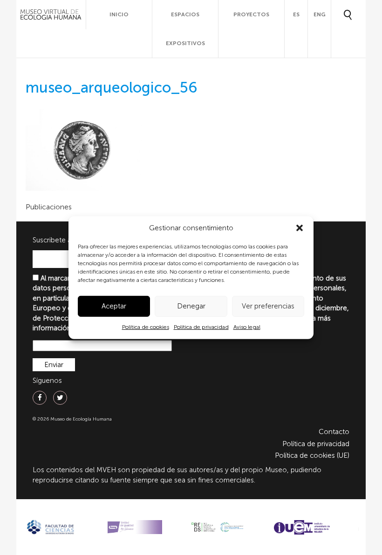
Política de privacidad (201, 327)
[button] (299, 228)
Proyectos (251, 14)
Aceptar (114, 306)
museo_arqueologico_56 (112, 87)
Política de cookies (145, 327)
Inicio (119, 14)
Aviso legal (246, 327)
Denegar (191, 306)
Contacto (334, 432)
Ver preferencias (268, 306)
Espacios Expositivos (185, 29)
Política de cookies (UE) (312, 455)
